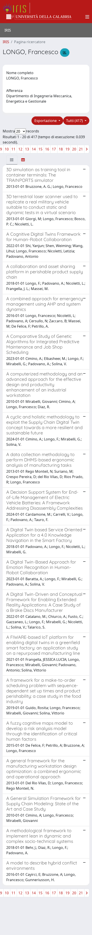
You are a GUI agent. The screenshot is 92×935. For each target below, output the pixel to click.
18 (61, 149)
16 (47, 149)
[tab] (11, 159)
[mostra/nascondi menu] (87, 17)
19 (67, 149)
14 (34, 149)
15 (40, 149)
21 (81, 149)
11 (13, 149)
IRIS (6, 41)
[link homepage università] (39, 16)
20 (74, 149)
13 (27, 149)
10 (7, 149)
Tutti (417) (75, 120)
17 (54, 149)
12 (20, 149)
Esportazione (46, 120)
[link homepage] (16, 8)
